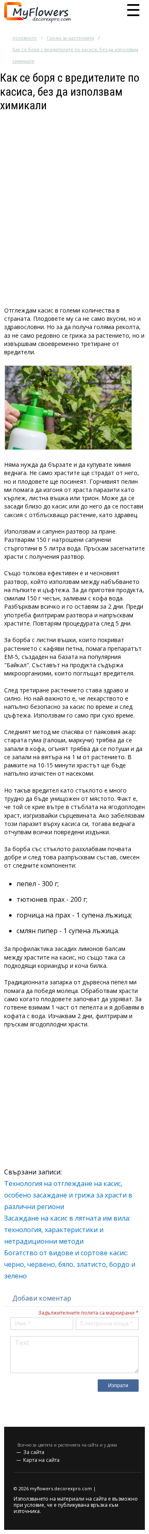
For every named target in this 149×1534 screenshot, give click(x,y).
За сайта (33, 1452)
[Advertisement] (74, 187)
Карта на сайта (41, 1459)
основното (24, 38)
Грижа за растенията (70, 38)
